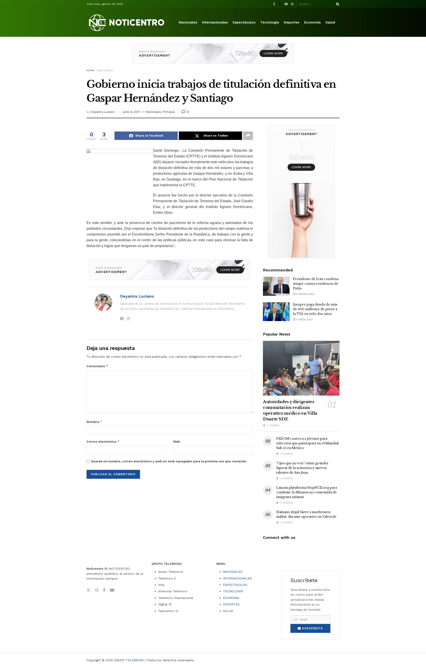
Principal (169, 112)
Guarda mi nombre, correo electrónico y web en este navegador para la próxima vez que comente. (169, 461)
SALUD (228, 611)
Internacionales (215, 22)
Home (90, 70)
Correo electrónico (103, 441)
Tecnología (269, 22)
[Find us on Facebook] (274, 4)
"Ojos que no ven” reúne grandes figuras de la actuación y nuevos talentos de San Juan (302, 468)
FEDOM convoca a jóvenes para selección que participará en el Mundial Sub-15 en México (307, 443)
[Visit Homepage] (127, 22)
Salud (330, 22)
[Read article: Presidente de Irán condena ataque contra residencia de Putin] (276, 286)
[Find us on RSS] (292, 4)
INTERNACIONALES (237, 578)
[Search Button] (337, 4)
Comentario (97, 366)
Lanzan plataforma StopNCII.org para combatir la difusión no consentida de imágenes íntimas (306, 492)
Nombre (94, 422)
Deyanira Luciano (103, 112)
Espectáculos (244, 22)
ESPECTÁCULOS (235, 585)
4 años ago (304, 319)
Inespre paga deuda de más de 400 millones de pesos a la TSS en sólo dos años (315, 309)
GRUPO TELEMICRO (129, 660)
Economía (312, 22)
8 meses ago (305, 294)
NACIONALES (233, 571)
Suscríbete (312, 628)
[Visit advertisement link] (213, 56)
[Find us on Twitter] (279, 4)
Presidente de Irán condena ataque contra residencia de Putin (315, 283)
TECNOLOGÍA (233, 591)
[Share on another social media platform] (248, 135)
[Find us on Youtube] (286, 4)
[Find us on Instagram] (97, 590)
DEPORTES (231, 604)
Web (176, 441)
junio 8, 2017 (131, 112)
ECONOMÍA (231, 598)
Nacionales (188, 22)
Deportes (291, 22)
